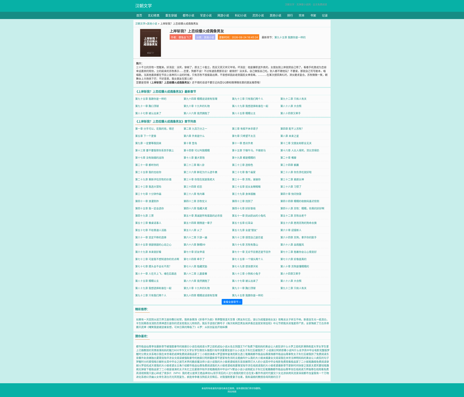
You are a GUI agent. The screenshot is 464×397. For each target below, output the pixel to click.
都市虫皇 (309, 373)
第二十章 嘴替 (288, 157)
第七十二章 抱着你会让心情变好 (298, 251)
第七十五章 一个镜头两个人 (247, 259)
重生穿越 (171, 15)
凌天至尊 (230, 319)
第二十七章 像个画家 (244, 172)
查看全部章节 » (232, 301)
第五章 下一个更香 (145, 135)
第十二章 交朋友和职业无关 (296, 143)
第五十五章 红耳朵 (242, 222)
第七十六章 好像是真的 (293, 259)
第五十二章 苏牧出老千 (293, 215)
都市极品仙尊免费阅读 (199, 365)
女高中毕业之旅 (173, 361)
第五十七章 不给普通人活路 (150, 230)
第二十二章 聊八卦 (194, 164)
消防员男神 (157, 323)
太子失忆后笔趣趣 (263, 369)
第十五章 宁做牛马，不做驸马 (249, 150)
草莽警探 (220, 319)
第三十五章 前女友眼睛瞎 (246, 186)
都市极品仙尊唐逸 (263, 354)
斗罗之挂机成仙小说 (216, 346)
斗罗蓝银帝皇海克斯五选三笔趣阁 (234, 354)
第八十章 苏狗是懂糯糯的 (294, 266)
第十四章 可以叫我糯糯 (197, 150)
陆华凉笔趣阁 (209, 369)
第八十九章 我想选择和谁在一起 (250, 105)
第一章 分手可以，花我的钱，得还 (154, 128)
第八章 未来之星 (289, 135)
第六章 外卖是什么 (194, 135)
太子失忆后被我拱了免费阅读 (309, 354)
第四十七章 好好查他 (244, 208)
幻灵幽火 (151, 376)
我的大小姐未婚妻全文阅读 (265, 357)
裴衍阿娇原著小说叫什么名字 (287, 350)
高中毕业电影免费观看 (278, 361)
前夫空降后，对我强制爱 (219, 376)
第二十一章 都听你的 (147, 164)
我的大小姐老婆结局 (223, 365)
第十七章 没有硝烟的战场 (149, 157)
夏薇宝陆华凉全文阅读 (169, 357)
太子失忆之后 (186, 369)
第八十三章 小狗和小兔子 (246, 273)
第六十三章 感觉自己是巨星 (247, 237)
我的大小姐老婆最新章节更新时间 (279, 365)
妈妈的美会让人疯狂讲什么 (273, 346)
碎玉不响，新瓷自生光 (303, 319)
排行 (290, 15)
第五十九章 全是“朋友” (244, 230)
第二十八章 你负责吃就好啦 (296, 172)
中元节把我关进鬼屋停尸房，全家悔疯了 (296, 323)
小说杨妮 (248, 369)
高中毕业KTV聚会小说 (230, 369)
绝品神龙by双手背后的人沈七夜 (218, 373)
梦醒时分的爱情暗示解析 (150, 361)
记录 (325, 15)
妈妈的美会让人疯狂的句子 (314, 357)
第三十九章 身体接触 (244, 193)
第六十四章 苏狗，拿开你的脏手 (298, 237)
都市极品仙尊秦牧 (283, 354)
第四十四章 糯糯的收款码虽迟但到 (299, 201)
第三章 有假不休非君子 (245, 128)
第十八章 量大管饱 (194, 157)
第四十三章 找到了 (242, 201)
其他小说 (275, 15)
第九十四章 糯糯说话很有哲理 (200, 98)
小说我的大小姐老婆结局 (224, 361)
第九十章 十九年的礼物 (197, 105)
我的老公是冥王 (191, 373)
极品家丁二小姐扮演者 (202, 354)
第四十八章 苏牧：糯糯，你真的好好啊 (302, 208)
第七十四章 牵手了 (194, 259)
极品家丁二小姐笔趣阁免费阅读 (308, 361)
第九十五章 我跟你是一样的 (290, 37)
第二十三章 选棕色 (242, 164)
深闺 (301, 373)
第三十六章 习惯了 (290, 186)
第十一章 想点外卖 (242, 143)
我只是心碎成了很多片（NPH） (164, 373)
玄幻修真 (154, 15)
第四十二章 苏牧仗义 (195, 201)
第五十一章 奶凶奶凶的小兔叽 (249, 215)
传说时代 (265, 373)
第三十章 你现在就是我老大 (199, 179)
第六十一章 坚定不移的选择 (150, 237)
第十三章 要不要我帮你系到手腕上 (154, 150)
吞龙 (148, 323)
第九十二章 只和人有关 (293, 98)
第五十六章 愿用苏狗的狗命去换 (298, 222)
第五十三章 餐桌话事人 (148, 222)
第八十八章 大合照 (290, 105)
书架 (313, 15)
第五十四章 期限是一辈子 (198, 222)
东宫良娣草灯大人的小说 (252, 361)
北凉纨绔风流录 (290, 373)
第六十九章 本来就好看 (148, 251)
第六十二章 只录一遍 (195, 237)
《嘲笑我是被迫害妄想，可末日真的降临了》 (171, 327)
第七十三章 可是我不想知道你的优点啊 (157, 259)
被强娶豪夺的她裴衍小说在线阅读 (186, 346)
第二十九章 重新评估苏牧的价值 (153, 179)
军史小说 (206, 15)
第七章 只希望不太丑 (244, 135)
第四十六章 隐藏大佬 (195, 208)
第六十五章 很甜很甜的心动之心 (153, 244)
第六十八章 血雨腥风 (292, 244)
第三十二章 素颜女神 (292, 179)
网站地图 (232, 391)
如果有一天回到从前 (147, 319)
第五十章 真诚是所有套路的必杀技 (203, 215)
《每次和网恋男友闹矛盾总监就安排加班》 (249, 323)
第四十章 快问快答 (290, 193)
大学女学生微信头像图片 (201, 350)
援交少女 (276, 373)
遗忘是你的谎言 (173, 323)
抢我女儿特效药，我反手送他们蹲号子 (203, 323)
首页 (139, 15)
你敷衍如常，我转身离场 (183, 319)
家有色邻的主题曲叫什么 (236, 357)
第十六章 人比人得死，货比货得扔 (299, 150)
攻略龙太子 (284, 319)
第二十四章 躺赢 (289, 164)
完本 (301, 15)
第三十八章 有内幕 (194, 193)
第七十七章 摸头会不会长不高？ (153, 266)
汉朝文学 (143, 5)
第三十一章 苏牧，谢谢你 (246, 179)
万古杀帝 (324, 323)
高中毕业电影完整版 (315, 350)
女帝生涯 (161, 376)
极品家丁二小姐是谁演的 (165, 369)
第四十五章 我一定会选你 (149, 208)
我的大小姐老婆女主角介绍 (171, 365)
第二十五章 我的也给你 (148, 172)
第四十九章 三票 (144, 215)
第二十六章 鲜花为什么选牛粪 (200, 172)
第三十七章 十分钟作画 (148, 193)
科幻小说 (240, 15)
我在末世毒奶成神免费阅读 (174, 354)
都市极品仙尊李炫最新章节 (151, 346)
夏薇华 (198, 369)
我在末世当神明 (290, 357)
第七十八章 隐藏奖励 (195, 266)
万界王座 (164, 319)
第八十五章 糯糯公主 (244, 113)
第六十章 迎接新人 (290, 230)
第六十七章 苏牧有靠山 (245, 244)
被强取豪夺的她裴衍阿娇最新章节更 (202, 357)
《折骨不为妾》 (206, 319)
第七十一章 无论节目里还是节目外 (251, 251)
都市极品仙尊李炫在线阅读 (288, 369)
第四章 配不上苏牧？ (292, 128)
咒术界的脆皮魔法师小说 (196, 361)
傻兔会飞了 (185, 37)
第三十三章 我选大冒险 (148, 186)
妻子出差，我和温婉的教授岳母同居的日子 (257, 376)
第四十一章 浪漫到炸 (147, 201)
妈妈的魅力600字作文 (174, 350)
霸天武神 (141, 327)
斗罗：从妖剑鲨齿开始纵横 (212, 327)
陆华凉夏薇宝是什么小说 (229, 350)
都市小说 (188, 15)
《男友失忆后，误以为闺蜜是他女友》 (256, 319)
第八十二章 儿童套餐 (195, 273)
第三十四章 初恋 (193, 186)
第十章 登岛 (190, 143)
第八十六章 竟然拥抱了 (197, 113)
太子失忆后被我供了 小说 (257, 350)
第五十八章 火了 (193, 230)
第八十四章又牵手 (290, 113)
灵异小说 (258, 15)
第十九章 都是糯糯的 (244, 157)
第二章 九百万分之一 (195, 128)
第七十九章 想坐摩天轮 (245, 266)
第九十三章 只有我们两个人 (247, 98)
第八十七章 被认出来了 (148, 113)
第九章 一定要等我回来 (148, 143)
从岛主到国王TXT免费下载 (242, 346)
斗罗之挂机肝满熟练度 (301, 346)
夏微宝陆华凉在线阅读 (247, 365)
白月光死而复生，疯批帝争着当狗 (186, 376)
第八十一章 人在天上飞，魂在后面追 (156, 273)
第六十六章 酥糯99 (194, 244)
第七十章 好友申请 (194, 251)
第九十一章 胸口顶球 (147, 105)
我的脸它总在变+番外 (248, 373)
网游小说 (223, 15)
